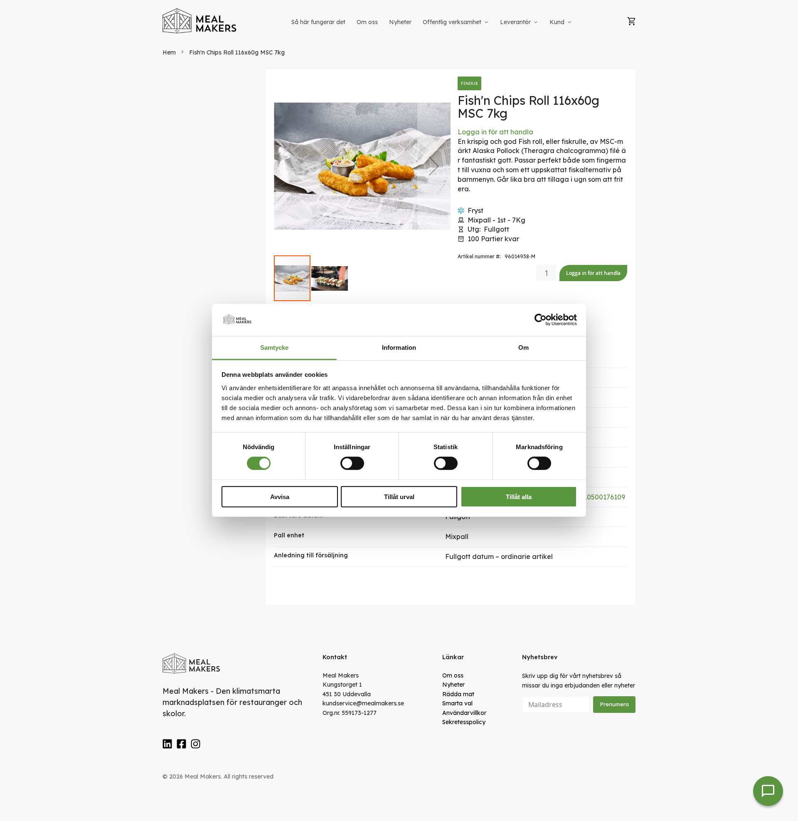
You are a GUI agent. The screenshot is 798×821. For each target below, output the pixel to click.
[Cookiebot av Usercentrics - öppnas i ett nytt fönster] (540, 320)
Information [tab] (399, 347)
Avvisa (279, 496)
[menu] (432, 22)
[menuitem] (318, 22)
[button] (434, 166)
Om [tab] (523, 347)
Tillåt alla (519, 496)
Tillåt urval (399, 496)
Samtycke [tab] (274, 347)
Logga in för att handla (495, 132)
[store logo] (200, 20)
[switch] (352, 463)
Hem (169, 52)
